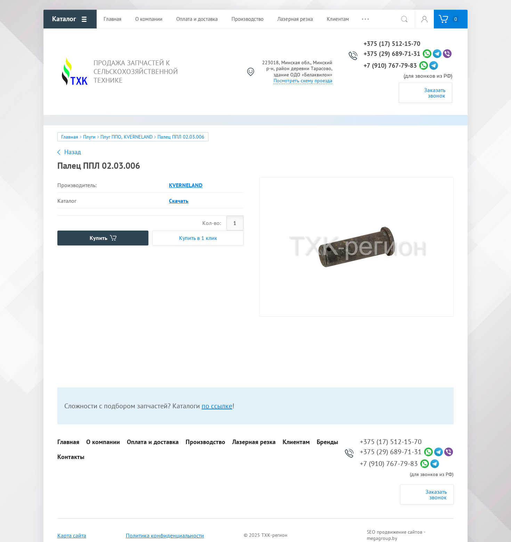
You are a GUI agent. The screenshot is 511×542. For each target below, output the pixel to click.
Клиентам (296, 442)
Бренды (327, 442)
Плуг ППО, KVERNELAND (126, 136)
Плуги (89, 136)
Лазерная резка (254, 442)
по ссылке (217, 405)
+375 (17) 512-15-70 (392, 44)
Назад (72, 152)
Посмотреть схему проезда (303, 80)
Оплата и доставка (153, 442)
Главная (69, 136)
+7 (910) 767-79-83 (390, 65)
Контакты (70, 457)
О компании (103, 442)
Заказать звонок (434, 92)
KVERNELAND (185, 185)
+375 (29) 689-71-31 (392, 54)
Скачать (178, 200)
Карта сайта (71, 535)
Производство (205, 442)
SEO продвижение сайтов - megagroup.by (396, 535)
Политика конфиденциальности (165, 535)
